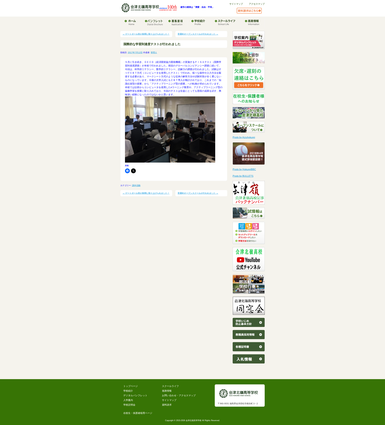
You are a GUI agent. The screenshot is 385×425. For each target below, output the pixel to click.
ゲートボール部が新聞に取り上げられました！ (146, 34)
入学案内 (128, 400)
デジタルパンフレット (135, 395)
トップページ (130, 386)
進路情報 (167, 391)
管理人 (154, 52)
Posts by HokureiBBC (244, 169)
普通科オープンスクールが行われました (198, 34)
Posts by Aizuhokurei (244, 137)
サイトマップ (236, 4)
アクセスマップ (257, 4)
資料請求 (167, 404)
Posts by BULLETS (243, 176)
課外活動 (136, 185)
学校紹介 (128, 391)
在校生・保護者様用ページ (137, 413)
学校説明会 (129, 404)
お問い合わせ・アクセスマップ (179, 395)
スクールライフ (170, 386)
